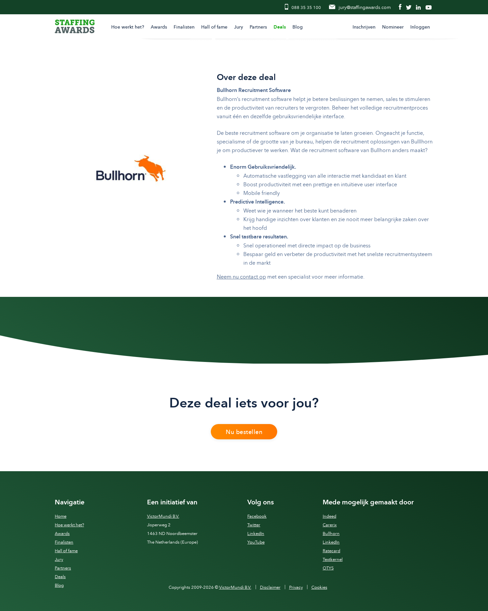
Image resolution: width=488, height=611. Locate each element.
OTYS (328, 568)
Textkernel (333, 559)
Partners (258, 27)
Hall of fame (214, 27)
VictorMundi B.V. (163, 516)
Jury (238, 27)
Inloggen (420, 27)
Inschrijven (364, 27)
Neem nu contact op (241, 276)
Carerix (330, 524)
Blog (297, 27)
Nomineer (393, 27)
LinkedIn (255, 533)
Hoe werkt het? (127, 27)
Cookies (319, 587)
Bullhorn (331, 533)
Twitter (253, 524)
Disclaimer (270, 587)
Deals (280, 27)
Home (60, 516)
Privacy (296, 587)
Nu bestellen (244, 432)
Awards (159, 27)
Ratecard (331, 550)
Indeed (329, 516)
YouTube (256, 542)
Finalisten (184, 27)
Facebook (257, 516)
